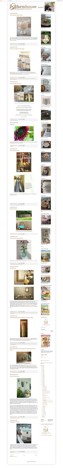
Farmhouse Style (28, 78)
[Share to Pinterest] (24, 43)
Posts (43, 356)
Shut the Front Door (14, 376)
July (43, 407)
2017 (42, 377)
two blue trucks (13, 208)
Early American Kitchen (22, 78)
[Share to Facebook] (23, 43)
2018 (42, 376)
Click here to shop (43, 327)
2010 (42, 385)
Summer (13, 452)
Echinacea (13, 264)
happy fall (12, 124)
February (43, 413)
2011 (42, 384)
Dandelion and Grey (18, 312)
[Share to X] (22, 43)
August (43, 406)
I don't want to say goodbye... (17, 238)
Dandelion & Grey (24, 304)
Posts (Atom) (15, 456)
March (43, 412)
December (43, 386)
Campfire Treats (14, 312)
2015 (42, 379)
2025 (42, 368)
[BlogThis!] (21, 43)
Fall (12, 146)
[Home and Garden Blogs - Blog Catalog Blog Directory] (47, 363)
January (43, 414)
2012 (42, 383)
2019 (42, 375)
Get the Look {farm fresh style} (17, 48)
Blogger (35, 461)
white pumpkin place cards (16, 15)
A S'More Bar (13, 268)
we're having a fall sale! (15, 83)
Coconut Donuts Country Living (16, 78)
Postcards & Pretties (32, 304)
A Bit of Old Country (14, 150)
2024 (42, 369)
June (43, 408)
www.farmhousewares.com (46, 352)
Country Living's (18, 72)
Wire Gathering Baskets (29, 305)
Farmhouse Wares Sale (15, 120)
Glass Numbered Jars (25, 73)
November (43, 387)
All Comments (44, 357)
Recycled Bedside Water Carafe (30, 260)
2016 (42, 378)
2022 (42, 371)
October (43, 388)
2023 (42, 370)
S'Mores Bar (34, 312)
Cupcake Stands (14, 39)
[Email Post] (18, 43)
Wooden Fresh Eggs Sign (13, 79)
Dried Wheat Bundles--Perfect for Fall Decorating (21, 317)
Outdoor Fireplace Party (24, 312)
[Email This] (20, 43)
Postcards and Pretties (30, 312)
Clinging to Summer (14, 422)
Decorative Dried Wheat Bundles (25, 338)
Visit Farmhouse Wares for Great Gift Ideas (46, 435)
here (23, 116)
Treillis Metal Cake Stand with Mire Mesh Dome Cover (18, 372)
